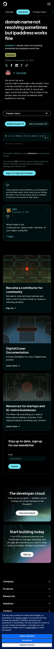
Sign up (27, 554)
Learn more (11, 365)
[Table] (43, 136)
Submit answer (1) (15, 124)
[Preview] (45, 138)
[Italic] (9, 136)
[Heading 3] (30, 136)
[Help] (48, 138)
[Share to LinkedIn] (16, 65)
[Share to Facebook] (11, 65)
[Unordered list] (33, 136)
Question (10, 55)
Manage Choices (27, 645)
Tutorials (9, 12)
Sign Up (9, 308)
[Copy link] (26, 65)
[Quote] (38, 136)
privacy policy (21, 618)
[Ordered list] (35, 136)
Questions (23, 12)
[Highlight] (22, 136)
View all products (27, 513)
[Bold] (6, 136)
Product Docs (39, 12)
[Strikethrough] (14, 136)
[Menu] (49, 4)
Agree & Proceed (27, 636)
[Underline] (11, 136)
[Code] (46, 136)
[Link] (17, 136)
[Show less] (47, 209)
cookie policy (31, 627)
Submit (14, 466)
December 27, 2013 (20, 212)
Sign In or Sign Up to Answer (19, 173)
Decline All (27, 640)
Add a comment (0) (38, 124)
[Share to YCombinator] (21, 65)
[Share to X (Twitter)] (6, 65)
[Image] (19, 136)
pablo (14, 209)
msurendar (21, 73)
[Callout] (40, 136)
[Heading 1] (25, 136)
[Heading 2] (27, 136)
